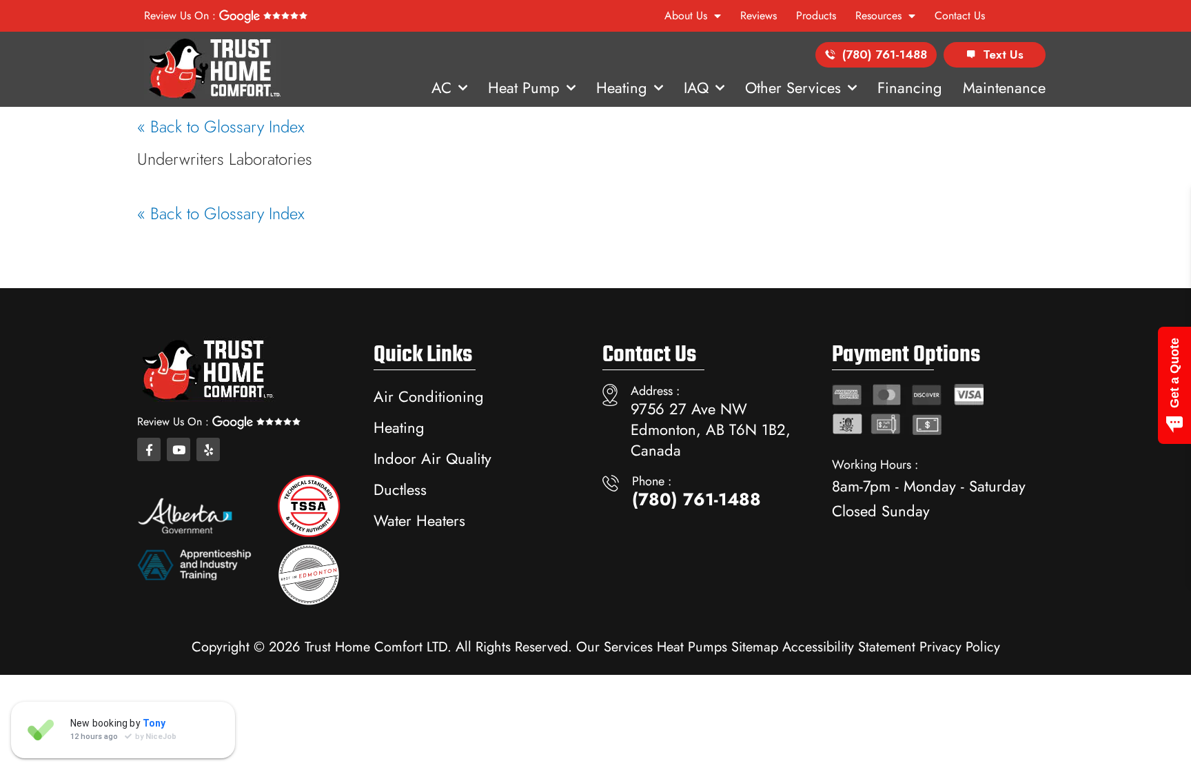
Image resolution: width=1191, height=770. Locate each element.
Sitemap (754, 647)
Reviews (758, 15)
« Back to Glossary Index (221, 126)
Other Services (793, 88)
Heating (621, 88)
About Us (685, 15)
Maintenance (1004, 88)
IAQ (696, 88)
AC (441, 88)
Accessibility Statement (848, 647)
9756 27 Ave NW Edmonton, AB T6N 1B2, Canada (711, 429)
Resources (878, 15)
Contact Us (960, 15)
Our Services (614, 647)
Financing (909, 88)
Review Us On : (181, 15)
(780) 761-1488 (884, 54)
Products (816, 15)
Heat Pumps (692, 647)
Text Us (1003, 54)
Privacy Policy (959, 647)
